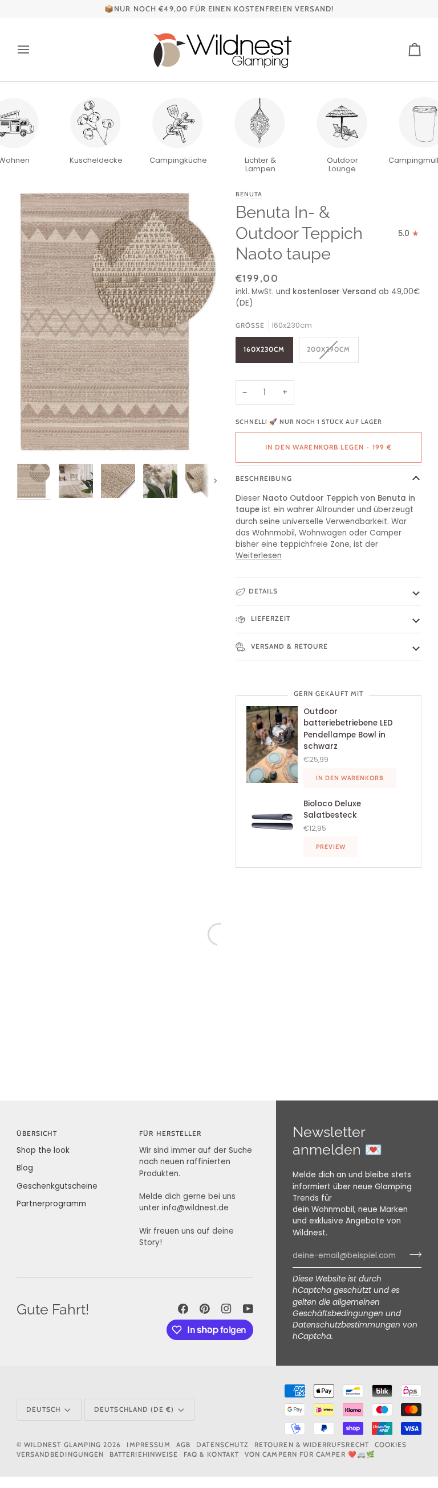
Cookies (391, 1445)
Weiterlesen (259, 555)
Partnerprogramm (51, 1203)
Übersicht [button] (37, 1133)
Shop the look (43, 1150)
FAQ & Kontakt (211, 1454)
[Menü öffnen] (34, 49)
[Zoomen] (118, 323)
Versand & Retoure (288, 646)
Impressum (149, 1445)
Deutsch (43, 1409)
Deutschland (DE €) (134, 1409)
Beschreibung (264, 479)
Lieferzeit (270, 619)
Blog (25, 1168)
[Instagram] (226, 1309)
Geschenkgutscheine (57, 1186)
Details (263, 591)
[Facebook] (183, 1309)
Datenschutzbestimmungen (346, 1325)
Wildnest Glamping (62, 1445)
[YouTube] (248, 1309)
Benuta (249, 194)
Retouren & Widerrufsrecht (311, 1445)
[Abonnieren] (412, 1255)
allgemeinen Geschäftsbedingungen (338, 1308)
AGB (183, 1445)
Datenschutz (222, 1445)
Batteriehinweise (144, 1454)
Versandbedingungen (60, 1454)
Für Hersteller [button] (170, 1133)
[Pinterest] (205, 1309)
